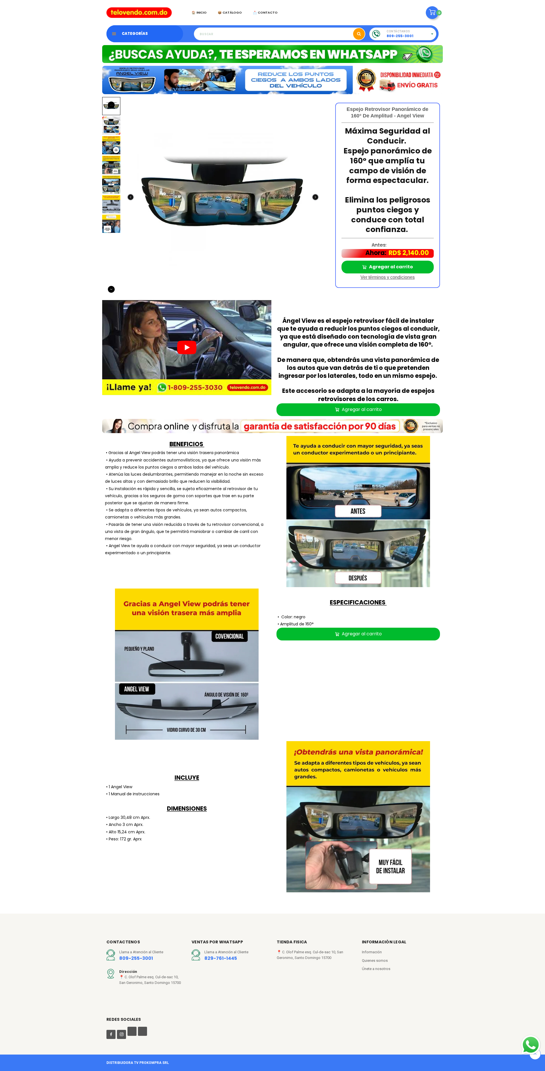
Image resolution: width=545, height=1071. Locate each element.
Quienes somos (375, 960)
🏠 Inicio (199, 12)
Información (372, 952)
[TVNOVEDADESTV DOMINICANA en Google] (142, 1032)
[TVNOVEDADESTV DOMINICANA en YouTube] (132, 1032)
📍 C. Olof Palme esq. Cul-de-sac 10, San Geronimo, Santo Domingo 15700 (310, 955)
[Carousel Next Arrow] (315, 197)
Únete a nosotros (376, 969)
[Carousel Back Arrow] (130, 197)
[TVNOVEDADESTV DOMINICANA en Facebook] (111, 1034)
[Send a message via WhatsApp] (530, 1045)
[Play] (186, 347)
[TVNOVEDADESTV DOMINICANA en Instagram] (121, 1034)
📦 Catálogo (230, 12)
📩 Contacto (265, 12)
